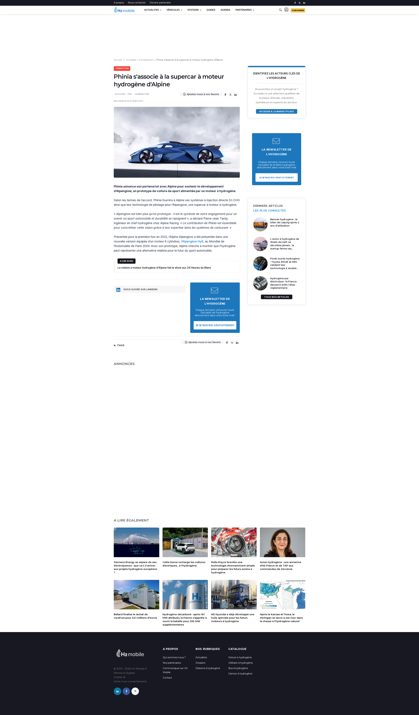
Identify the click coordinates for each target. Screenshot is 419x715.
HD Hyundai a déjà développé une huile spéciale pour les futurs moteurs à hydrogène (232, 618)
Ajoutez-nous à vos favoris (203, 94)
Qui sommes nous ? (174, 657)
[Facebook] (225, 94)
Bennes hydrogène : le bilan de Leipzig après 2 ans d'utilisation (284, 222)
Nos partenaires (172, 662)
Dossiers (200, 662)
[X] (230, 94)
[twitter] (300, 3)
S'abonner (298, 10)
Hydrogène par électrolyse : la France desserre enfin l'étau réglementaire (283, 283)
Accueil (118, 59)
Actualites (151, 10)
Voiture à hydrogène (240, 657)
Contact (167, 677)
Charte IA (120, 677)
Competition (146, 59)
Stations (193, 10)
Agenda (225, 10)
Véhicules (173, 10)
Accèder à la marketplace (276, 111)
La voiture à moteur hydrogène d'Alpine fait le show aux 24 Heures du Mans (164, 267)
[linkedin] (304, 3)
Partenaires (244, 10)
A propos (119, 2)
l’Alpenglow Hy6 (192, 241)
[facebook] (295, 3)
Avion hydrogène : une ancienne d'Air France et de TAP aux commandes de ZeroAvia (280, 566)
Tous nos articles (276, 297)
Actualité (131, 59)
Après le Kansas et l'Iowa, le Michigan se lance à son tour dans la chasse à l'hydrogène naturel (281, 618)
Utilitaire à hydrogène (240, 662)
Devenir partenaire (160, 2)
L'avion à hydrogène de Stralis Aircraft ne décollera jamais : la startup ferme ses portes (284, 245)
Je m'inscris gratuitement (215, 325)
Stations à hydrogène (208, 668)
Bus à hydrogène (238, 668)
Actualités (201, 657)
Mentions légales (124, 672)
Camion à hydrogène (240, 673)
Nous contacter (137, 2)
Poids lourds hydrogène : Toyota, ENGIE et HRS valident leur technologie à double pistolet (285, 265)
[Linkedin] (235, 94)
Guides (211, 10)
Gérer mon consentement (130, 681)
